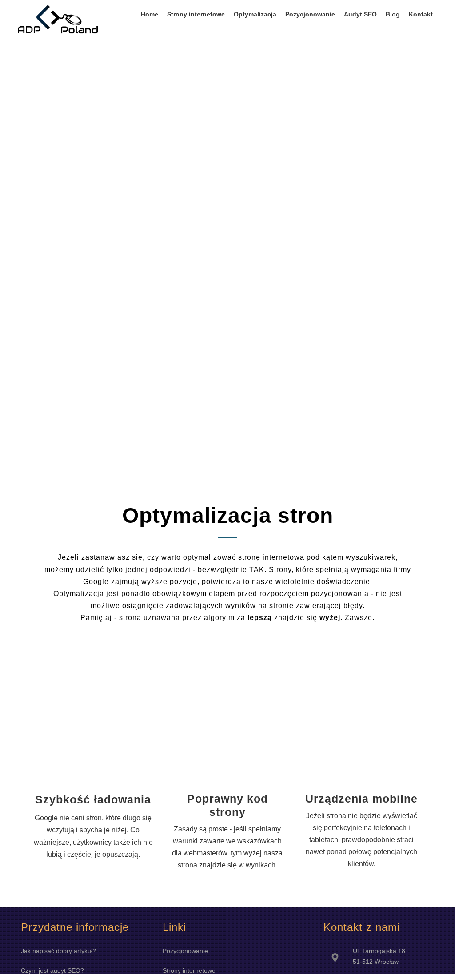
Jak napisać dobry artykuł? (58, 950)
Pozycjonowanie (185, 950)
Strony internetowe (189, 970)
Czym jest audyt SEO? (52, 970)
